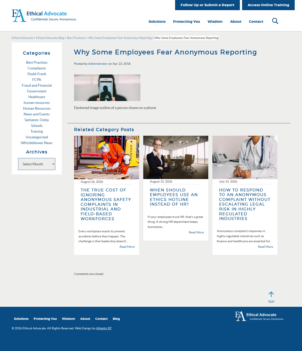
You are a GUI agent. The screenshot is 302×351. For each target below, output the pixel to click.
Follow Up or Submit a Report (207, 5)
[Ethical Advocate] (44, 11)
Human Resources (37, 108)
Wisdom (215, 21)
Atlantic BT (103, 328)
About (235, 21)
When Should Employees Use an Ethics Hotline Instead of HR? (174, 197)
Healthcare (36, 97)
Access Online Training (268, 5)
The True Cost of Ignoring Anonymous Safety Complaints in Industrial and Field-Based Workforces (106, 204)
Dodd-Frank (36, 74)
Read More (127, 246)
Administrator (98, 63)
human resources (37, 103)
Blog (116, 319)
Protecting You (186, 21)
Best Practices (37, 62)
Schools (37, 126)
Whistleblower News (37, 143)
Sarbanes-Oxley (37, 120)
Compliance (37, 68)
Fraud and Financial (37, 85)
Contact (256, 21)
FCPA (36, 80)
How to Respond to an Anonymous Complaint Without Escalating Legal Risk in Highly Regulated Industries (245, 204)
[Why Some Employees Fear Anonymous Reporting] (107, 87)
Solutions (157, 21)
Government (36, 91)
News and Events (37, 114)
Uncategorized (37, 137)
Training (37, 131)
